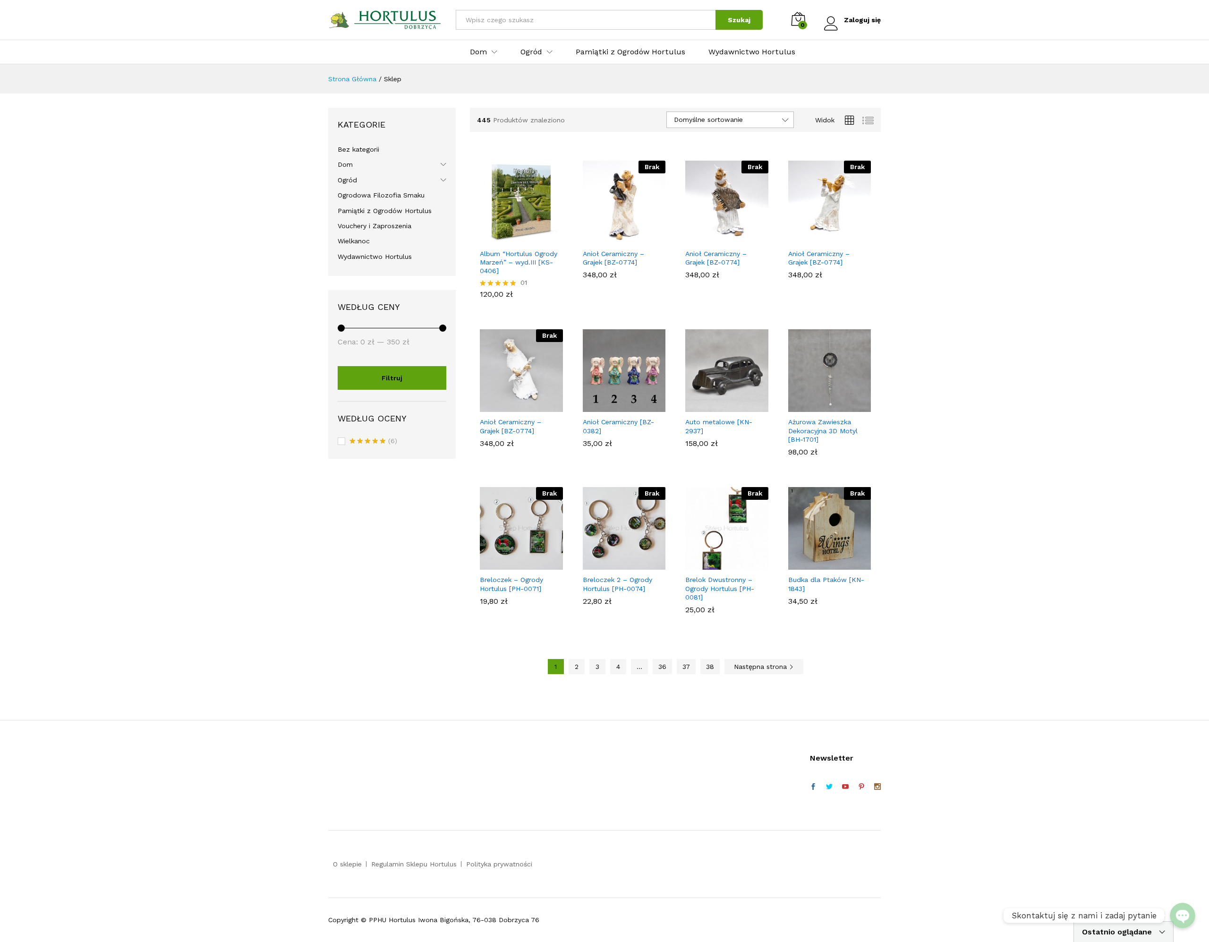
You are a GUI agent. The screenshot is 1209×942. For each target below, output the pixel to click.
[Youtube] (845, 787)
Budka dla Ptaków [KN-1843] (826, 584)
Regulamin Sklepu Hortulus (414, 864)
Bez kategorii (358, 149)
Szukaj (739, 20)
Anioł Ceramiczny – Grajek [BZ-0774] (613, 258)
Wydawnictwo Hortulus (751, 52)
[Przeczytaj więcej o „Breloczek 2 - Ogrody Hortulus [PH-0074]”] (613, 564)
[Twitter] (829, 787)
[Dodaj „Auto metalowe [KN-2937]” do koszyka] (716, 406)
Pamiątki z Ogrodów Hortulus (630, 52)
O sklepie (347, 864)
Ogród (347, 180)
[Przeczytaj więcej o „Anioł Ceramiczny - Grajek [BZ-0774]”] (613, 238)
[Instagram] (877, 787)
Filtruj (392, 378)
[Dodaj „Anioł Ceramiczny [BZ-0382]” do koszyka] (613, 406)
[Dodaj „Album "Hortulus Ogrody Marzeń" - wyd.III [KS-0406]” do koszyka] (510, 238)
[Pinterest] (861, 787)
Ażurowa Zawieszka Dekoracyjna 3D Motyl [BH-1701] (823, 430)
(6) (373, 441)
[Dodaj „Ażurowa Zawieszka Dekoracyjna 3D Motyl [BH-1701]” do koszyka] (818, 406)
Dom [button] (478, 52)
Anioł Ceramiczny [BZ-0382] (618, 426)
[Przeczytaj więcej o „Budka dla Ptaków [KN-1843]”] (818, 564)
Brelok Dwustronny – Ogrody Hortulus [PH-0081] (719, 588)
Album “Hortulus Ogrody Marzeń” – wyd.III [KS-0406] (518, 262)
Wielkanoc (354, 241)
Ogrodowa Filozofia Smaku (381, 195)
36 (662, 666)
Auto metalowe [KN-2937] (718, 426)
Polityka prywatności (499, 864)
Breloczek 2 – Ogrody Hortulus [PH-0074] (617, 584)
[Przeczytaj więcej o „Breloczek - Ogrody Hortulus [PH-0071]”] (510, 564)
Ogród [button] (531, 52)
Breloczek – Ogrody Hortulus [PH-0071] (511, 584)
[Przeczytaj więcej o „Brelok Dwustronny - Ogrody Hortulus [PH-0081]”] (716, 564)
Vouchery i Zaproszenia (374, 226)
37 (686, 666)
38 (710, 666)
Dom (345, 164)
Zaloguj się (862, 20)
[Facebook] (813, 787)
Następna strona (761, 666)
